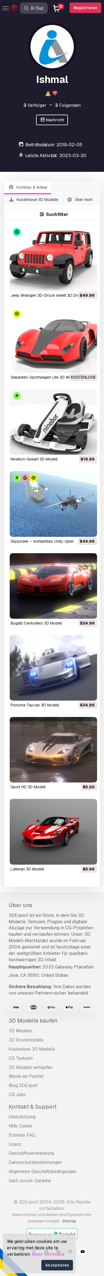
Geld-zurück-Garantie (30, 1181)
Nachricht (54, 119)
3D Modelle (20, 1031)
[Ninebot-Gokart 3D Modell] (53, 422)
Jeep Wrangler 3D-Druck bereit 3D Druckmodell (53, 295)
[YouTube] (82, 1252)
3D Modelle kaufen (33, 1020)
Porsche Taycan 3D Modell (35, 705)
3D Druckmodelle (26, 1040)
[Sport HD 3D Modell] (53, 749)
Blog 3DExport (23, 1085)
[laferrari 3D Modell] (53, 831)
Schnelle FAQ (22, 1135)
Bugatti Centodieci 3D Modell (36, 623)
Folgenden (68, 105)
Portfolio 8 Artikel (31, 187)
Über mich (83, 199)
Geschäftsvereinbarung (31, 1153)
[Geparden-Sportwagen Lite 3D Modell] (53, 340)
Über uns (20, 905)
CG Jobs (17, 1095)
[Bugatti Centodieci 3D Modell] (53, 586)
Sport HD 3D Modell (28, 786)
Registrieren (85, 7)
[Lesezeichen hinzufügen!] (89, 283)
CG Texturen (21, 1058)
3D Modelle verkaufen (30, 1067)
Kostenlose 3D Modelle (37, 199)
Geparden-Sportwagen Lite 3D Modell (44, 377)
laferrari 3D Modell (27, 869)
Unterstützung (22, 1117)
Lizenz (15, 1144)
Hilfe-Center (21, 1126)
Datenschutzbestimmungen (35, 1162)
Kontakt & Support (33, 1106)
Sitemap (69, 1221)
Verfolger (35, 105)
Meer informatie (48, 1254)
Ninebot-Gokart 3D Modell (34, 459)
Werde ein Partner (26, 1076)
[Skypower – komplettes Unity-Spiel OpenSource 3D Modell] (53, 504)
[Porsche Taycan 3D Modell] (53, 668)
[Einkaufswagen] (78, 283)
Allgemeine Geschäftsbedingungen (42, 1171)
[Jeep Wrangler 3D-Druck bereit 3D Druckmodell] (53, 258)
